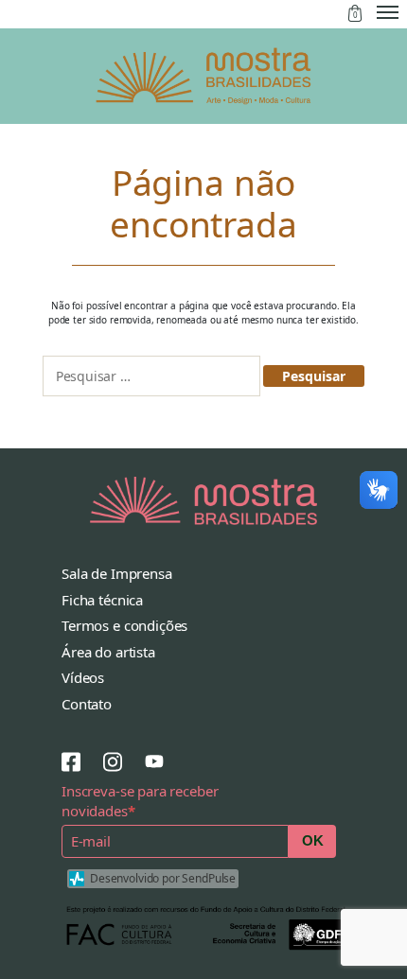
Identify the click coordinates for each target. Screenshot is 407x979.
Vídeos (83, 677)
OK (313, 840)
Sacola (354, 13)
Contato (87, 703)
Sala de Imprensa (117, 573)
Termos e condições (124, 625)
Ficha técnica (102, 599)
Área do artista (108, 651)
